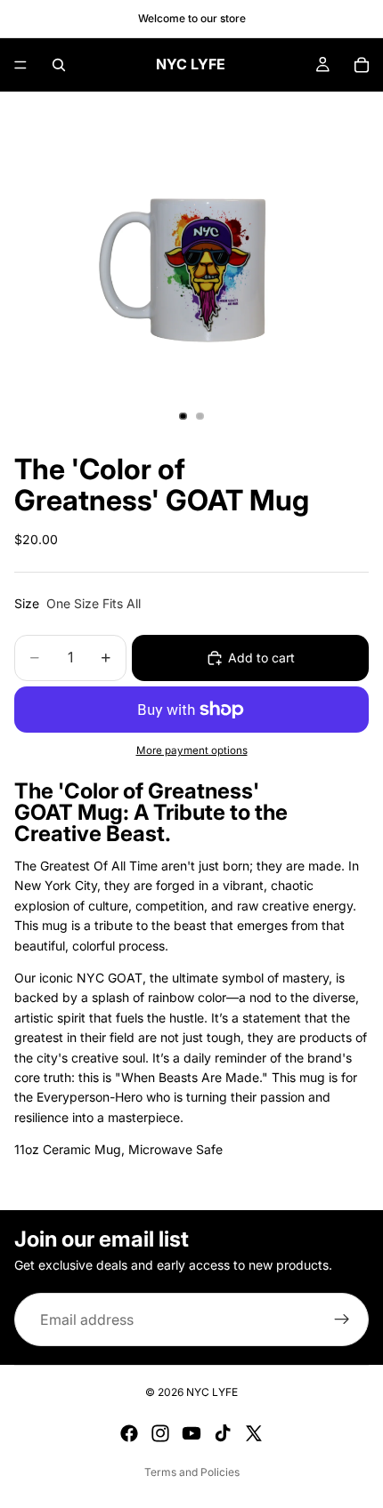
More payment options (192, 750)
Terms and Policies (192, 1472)
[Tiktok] (222, 1433)
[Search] (58, 64)
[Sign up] (342, 1319)
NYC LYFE (212, 1392)
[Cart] (361, 64)
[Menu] (20, 64)
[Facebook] (129, 1433)
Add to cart (261, 657)
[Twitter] (254, 1433)
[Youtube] (191, 1433)
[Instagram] (160, 1433)
